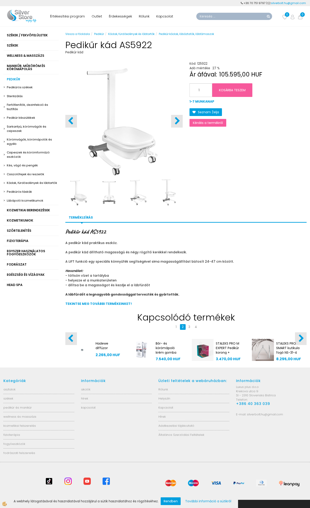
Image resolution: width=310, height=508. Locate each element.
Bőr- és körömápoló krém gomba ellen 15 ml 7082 (166, 352)
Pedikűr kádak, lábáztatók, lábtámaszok (186, 34)
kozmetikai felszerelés (19, 426)
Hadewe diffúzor (102, 345)
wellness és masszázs (19, 416)
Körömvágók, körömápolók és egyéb (29, 141)
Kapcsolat (164, 16)
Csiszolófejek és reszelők (25, 174)
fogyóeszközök (14, 444)
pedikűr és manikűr (17, 407)
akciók (85, 389)
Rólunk (144, 16)
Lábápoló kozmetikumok (25, 200)
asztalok (9, 389)
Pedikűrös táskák (19, 192)
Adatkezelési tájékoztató (176, 426)
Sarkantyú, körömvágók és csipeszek (26, 128)
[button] (177, 121)
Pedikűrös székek (20, 87)
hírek (84, 398)
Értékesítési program (67, 16)
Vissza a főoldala (77, 34)
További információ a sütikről (208, 501)
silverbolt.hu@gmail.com (289, 3)
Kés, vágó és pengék (22, 165)
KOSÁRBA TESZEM (232, 90)
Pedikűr (99, 34)
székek (8, 398)
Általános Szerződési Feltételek (181, 435)
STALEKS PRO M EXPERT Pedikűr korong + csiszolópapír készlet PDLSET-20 (228, 354)
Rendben (171, 501)
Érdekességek (120, 16)
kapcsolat (88, 407)
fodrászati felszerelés (19, 453)
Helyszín (164, 398)
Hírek (162, 416)
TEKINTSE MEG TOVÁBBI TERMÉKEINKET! (98, 303)
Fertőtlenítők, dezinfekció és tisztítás (27, 107)
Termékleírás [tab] (81, 217)
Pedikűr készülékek (21, 118)
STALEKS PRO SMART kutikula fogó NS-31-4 (288, 348)
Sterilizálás (15, 96)
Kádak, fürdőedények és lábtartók (32, 183)
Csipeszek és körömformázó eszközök (28, 154)
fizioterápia (11, 435)
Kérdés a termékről (208, 123)
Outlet (97, 16)
